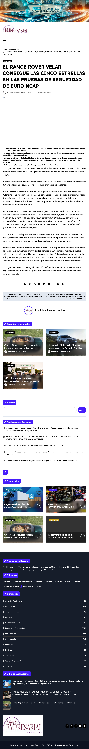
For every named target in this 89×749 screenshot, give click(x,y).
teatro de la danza (12, 586)
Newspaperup (59, 745)
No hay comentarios (44, 93)
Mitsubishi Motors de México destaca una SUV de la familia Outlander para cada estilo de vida (65, 350)
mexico (77, 582)
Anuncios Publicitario (13, 601)
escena (39, 582)
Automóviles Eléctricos (14, 612)
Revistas (8, 650)
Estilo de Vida (54, 520)
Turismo (8, 666)
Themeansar (73, 745)
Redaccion (11, 352)
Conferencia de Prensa (14, 623)
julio (68, 582)
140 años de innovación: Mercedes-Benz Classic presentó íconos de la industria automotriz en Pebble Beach (22, 383)
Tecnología (9, 655)
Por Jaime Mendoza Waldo (16, 93)
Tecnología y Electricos (14, 661)
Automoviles (7, 61)
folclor (49, 582)
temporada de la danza (32, 586)
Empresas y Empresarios (14, 490)
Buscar (11, 402)
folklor (59, 582)
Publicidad (9, 644)
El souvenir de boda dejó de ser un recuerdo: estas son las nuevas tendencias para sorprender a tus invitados (44, 453)
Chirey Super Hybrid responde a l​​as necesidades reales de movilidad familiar (22, 348)
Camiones (53, 490)
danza (7, 582)
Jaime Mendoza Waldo (52, 310)
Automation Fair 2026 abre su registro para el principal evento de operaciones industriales (41, 460)
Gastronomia (10, 639)
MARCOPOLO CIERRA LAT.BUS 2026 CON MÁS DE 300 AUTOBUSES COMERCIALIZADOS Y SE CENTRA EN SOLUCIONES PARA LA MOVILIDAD (42, 438)
